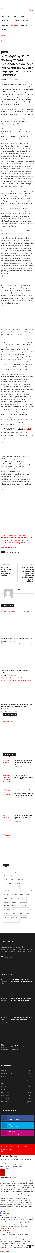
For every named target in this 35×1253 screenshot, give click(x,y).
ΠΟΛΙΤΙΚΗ (14, 909)
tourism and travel (19, 883)
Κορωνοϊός (23, 902)
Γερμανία (6, 894)
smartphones (7, 883)
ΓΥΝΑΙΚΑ (21, 16)
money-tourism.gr (11, 547)
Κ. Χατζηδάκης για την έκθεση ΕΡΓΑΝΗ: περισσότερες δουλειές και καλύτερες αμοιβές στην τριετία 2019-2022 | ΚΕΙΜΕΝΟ (17, 537)
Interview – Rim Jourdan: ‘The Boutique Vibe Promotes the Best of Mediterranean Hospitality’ (16, 707)
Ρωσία (30, 909)
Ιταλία (24, 898)
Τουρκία (21, 913)
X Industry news (8, 891)
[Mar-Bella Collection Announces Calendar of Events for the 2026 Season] (8, 780)
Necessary (6, 1213)
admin (4, 79)
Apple (5, 872)
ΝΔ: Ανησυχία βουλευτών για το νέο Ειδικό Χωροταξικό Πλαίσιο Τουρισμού (23, 817)
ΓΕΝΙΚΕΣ (4, 29)
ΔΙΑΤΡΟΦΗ (14, 894)
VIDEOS (3, 1077)
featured (6, 876)
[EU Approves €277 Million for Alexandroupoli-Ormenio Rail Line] (8, 766)
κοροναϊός (23, 917)
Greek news (25, 876)
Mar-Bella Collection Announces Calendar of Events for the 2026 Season (24, 777)
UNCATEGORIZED (6, 1073)
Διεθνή (21, 894)
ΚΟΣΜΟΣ (5, 25)
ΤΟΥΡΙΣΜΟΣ (14, 25)
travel (22, 887)
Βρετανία (23, 891)
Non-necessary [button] (4, 1230)
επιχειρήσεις (10, 552)
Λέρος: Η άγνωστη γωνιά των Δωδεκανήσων (16, 638)
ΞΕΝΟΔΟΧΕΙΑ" (15, 906)
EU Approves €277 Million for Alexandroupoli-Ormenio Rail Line (23, 762)
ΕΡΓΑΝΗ (17, 552)
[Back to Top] (30, 1246)
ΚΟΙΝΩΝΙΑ (7, 902)
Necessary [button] (3, 1211)
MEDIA (12, 879)
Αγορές (17, 891)
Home (3, 36)
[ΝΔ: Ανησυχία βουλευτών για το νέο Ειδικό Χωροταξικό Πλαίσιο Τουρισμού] (8, 822)
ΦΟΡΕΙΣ (6, 917)
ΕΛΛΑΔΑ (6, 898)
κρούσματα (15, 921)
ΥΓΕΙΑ (14, 16)
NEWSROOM (20, 879)
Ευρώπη (13, 898)
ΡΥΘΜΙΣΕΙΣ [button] (8, 1166)
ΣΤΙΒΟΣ (6, 913)
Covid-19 (29, 872)
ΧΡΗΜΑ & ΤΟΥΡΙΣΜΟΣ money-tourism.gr (14, 543)
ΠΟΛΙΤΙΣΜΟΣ (6, 21)
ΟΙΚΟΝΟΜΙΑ (6, 16)
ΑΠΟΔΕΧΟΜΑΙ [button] (17, 1166)
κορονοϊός (7, 921)
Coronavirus (21, 872)
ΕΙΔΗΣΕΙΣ (28, 894)
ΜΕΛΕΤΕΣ (24, 552)
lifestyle (6, 879)
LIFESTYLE (16, 21)
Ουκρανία (7, 909)
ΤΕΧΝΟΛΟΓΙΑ (24, 25)
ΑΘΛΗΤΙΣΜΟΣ (26, 21)
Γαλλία (30, 891)
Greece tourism (15, 876)
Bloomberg (13, 872)
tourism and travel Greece (11, 887)
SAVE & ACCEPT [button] (4, 1252)
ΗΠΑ (19, 898)
